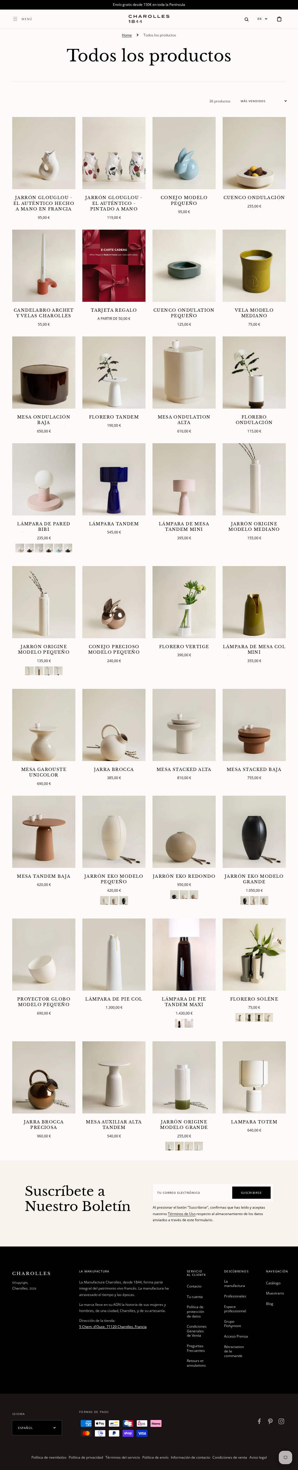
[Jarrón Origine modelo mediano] (254, 479)
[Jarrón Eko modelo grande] (254, 832)
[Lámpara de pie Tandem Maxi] (184, 954)
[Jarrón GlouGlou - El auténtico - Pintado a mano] (114, 153)
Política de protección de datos (195, 1311)
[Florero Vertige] (184, 602)
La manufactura (234, 1283)
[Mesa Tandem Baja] (43, 832)
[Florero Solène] (254, 954)
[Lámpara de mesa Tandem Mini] (184, 479)
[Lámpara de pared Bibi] (43, 479)
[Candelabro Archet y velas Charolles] (43, 266)
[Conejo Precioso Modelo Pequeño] (114, 602)
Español (25, 1428)
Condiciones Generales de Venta (197, 1331)
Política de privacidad (86, 1457)
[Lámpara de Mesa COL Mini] (254, 602)
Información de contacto (190, 1457)
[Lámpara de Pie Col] (114, 954)
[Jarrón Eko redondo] (184, 832)
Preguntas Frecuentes (196, 1348)
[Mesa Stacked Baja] (254, 725)
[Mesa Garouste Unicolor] (43, 725)
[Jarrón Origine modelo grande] (184, 1077)
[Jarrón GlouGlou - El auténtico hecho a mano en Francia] (43, 153)
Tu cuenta (195, 1296)
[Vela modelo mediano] (254, 266)
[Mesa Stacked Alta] (184, 725)
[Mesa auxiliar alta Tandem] (114, 1077)
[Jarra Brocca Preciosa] (43, 1077)
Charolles (20, 1288)
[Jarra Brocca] (114, 725)
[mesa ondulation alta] (184, 372)
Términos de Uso (182, 1213)
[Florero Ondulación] (254, 372)
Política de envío (155, 1457)
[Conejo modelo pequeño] (184, 153)
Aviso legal (258, 1457)
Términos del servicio (122, 1457)
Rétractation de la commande (234, 1351)
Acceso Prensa (236, 1336)
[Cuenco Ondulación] (254, 153)
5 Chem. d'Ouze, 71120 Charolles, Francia (113, 1326)
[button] (246, 19)
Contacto (194, 1286)
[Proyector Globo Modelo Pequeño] (43, 954)
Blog (269, 1303)
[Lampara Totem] (254, 1077)
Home (127, 35)
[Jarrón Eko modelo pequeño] (114, 832)
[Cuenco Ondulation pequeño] (184, 266)
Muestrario (275, 1293)
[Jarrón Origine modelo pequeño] (43, 602)
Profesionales (235, 1296)
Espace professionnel (235, 1309)
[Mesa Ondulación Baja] (43, 372)
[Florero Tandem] (114, 372)
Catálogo (273, 1283)
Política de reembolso (48, 1457)
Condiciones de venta (229, 1457)
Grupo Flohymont (232, 1324)
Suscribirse (251, 1193)
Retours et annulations (196, 1363)
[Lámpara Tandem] (114, 479)
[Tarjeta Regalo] (114, 266)
